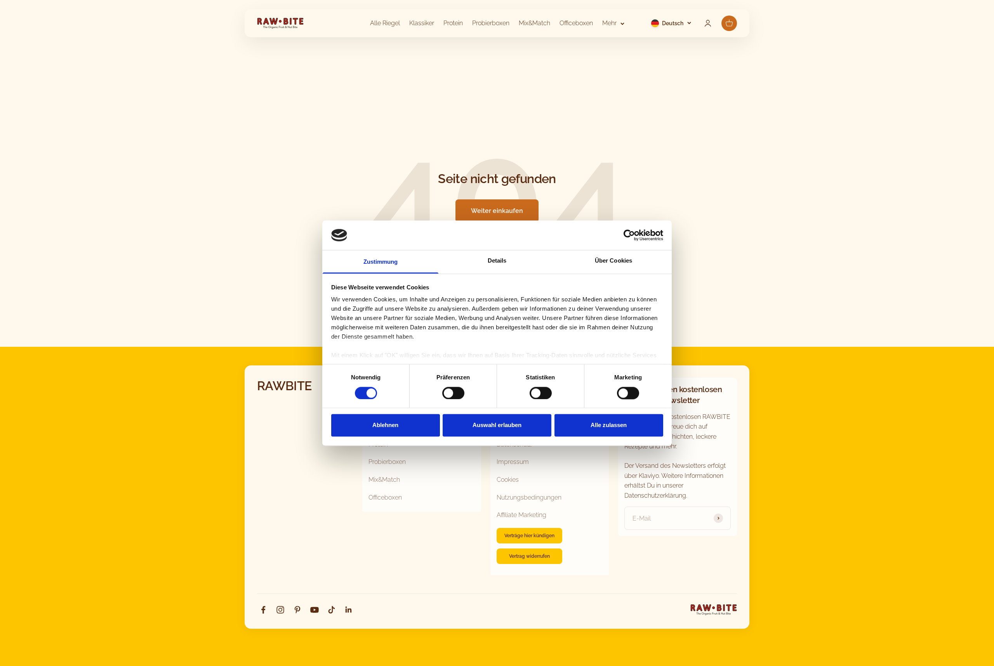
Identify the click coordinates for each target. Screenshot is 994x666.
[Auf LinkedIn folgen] (348, 610)
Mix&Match (534, 23)
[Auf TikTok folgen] (331, 610)
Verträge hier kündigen (529, 535)
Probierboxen (490, 23)
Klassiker (421, 23)
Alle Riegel (385, 23)
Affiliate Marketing (521, 515)
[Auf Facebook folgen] (263, 610)
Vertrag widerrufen (529, 556)
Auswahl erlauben (497, 425)
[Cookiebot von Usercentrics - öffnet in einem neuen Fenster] (629, 235)
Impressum (513, 461)
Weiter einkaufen (497, 211)
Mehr (609, 23)
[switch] (453, 393)
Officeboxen (576, 23)
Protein (453, 23)
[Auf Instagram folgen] (280, 610)
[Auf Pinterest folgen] (297, 610)
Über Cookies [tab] (613, 261)
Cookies (508, 479)
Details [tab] (497, 261)
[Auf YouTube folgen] (314, 610)
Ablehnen (385, 425)
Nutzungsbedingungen (529, 497)
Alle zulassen (609, 425)
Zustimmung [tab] (380, 262)
